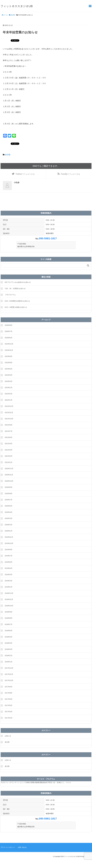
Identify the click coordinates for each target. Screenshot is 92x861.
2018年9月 (8, 612)
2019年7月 (8, 556)
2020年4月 (8, 512)
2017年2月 (8, 718)
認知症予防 (46, 782)
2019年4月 (8, 568)
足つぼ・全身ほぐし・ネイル (60, 782)
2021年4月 (8, 443)
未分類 (7, 155)
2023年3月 (8, 381)
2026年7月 (8, 331)
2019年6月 (8, 562)
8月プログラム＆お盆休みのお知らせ (18, 282)
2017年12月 (9, 668)
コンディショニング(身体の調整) (23, 782)
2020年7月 (8, 500)
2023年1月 (8, 387)
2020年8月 (8, 493)
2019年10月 (9, 543)
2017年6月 (8, 699)
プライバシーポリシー (8, 847)
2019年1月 (8, 587)
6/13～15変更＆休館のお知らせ (16, 307)
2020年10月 (9, 481)
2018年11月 (9, 599)
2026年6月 (8, 338)
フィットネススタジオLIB (17, 6)
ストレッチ (8, 782)
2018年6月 (8, 630)
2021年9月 (8, 425)
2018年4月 (8, 643)
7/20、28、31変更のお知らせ (15, 288)
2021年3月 (8, 450)
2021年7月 (8, 431)
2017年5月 (8, 705)
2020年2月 (8, 525)
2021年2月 (8, 456)
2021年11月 (9, 412)
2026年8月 (8, 325)
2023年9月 (8, 356)
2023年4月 (8, 375)
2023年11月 (9, 350)
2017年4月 (8, 711)
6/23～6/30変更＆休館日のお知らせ (17, 301)
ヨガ (2, 782)
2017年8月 (8, 693)
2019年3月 (8, 574)
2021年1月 (8, 462)
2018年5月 (8, 637)
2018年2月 (8, 655)
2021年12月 (9, 406)
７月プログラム (10, 295)
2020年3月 (8, 518)
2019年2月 (8, 581)
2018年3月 (8, 649)
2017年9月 (8, 687)
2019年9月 (8, 549)
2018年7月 (8, 624)
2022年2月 (8, 394)
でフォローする (25, 174)
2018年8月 (8, 618)
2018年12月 (9, 593)
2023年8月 (8, 362)
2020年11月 (9, 475)
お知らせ (8, 736)
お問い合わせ (22, 847)
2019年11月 (9, 537)
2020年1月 (8, 531)
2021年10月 (9, 419)
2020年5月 (8, 506)
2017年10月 (9, 680)
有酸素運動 (39, 782)
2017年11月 (9, 674)
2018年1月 (8, 662)
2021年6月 (8, 437)
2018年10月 (9, 606)
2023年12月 (9, 344)
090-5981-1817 (48, 238)
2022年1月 (8, 400)
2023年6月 (8, 369)
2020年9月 (8, 487)
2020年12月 (9, 468)
